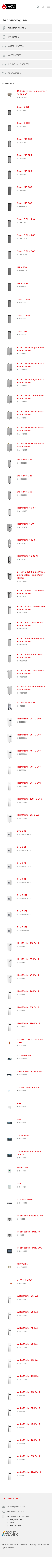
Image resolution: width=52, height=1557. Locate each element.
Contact (9, 1498)
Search (43, 6)
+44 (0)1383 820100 (15, 1512)
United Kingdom (38, 6)
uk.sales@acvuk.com (16, 1507)
